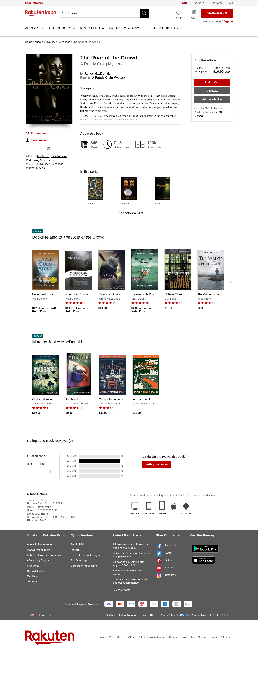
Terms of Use (148, 615)
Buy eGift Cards (36, 570)
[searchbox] (104, 13)
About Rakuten (221, 637)
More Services (199, 637)
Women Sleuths (35, 167)
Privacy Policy (167, 615)
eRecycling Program (39, 560)
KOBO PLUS (90, 28)
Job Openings (79, 560)
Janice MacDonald (97, 73)
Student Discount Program (86, 555)
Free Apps (33, 565)
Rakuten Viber (125, 637)
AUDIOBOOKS (60, 28)
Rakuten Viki (105, 637)
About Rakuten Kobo (39, 544)
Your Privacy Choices (197, 615)
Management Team (38, 549)
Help (230, 2)
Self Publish (78, 544)
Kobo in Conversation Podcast (45, 555)
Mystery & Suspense (51, 163)
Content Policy (220, 615)
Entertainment (59, 156)
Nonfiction (43, 156)
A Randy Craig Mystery (108, 77)
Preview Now (39, 133)
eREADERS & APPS (125, 28)
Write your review (157, 464)
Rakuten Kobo (40, 12)
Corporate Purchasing (84, 565)
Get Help (32, 576)
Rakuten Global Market (151, 637)
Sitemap (32, 581)
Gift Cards (216, 2)
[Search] (144, 13)
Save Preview (39, 140)
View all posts (122, 589)
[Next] (231, 281)
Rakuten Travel (178, 637)
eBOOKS (32, 28)
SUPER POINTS (162, 28)
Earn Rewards (34, 2)
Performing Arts (35, 160)
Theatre (51, 160)
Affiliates (76, 549)
